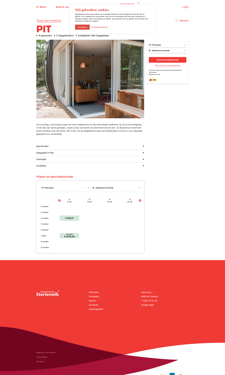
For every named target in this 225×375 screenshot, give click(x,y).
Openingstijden (96, 309)
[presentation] (39, 79)
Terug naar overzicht (48, 20)
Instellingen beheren (99, 27)
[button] (83, 116)
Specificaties (42, 146)
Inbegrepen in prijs (45, 153)
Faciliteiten (41, 166)
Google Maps (147, 305)
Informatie (93, 292)
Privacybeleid (41, 357)
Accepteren (82, 27)
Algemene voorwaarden (46, 352)
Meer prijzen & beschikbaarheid (167, 65)
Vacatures (93, 305)
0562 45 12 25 (150, 300)
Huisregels (41, 159)
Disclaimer (40, 361)
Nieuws (92, 300)
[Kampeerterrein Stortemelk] (48, 293)
